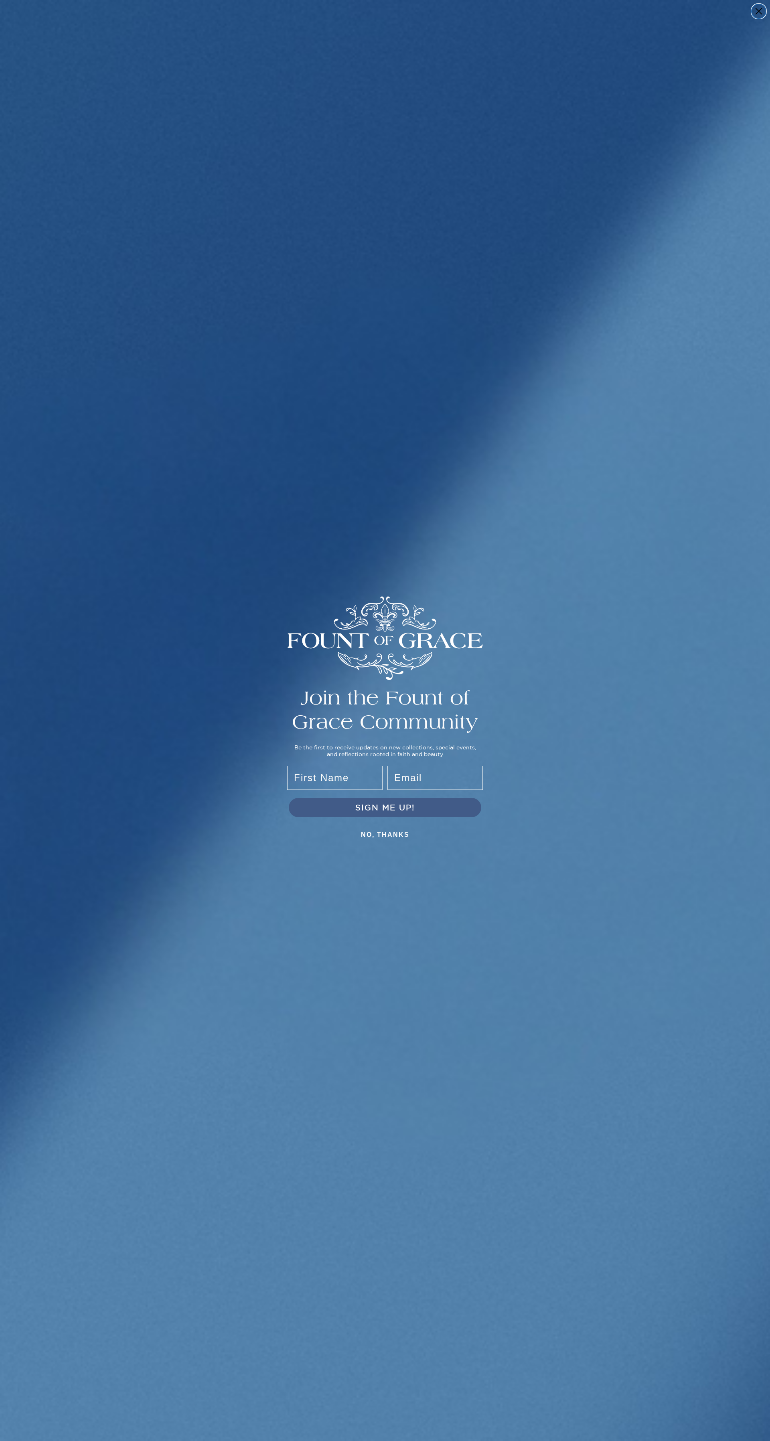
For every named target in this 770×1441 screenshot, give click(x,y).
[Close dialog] (759, 11)
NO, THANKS (385, 834)
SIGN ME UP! (385, 807)
